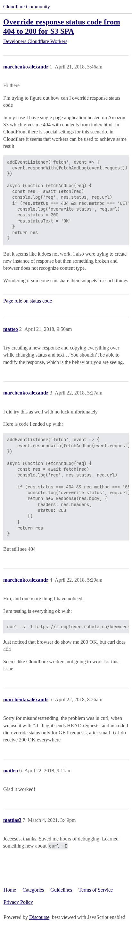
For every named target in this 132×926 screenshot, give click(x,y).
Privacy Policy (18, 902)
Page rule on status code (27, 301)
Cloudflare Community (26, 6)
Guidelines (61, 890)
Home (10, 890)
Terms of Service (95, 890)
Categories (33, 890)
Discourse (39, 917)
